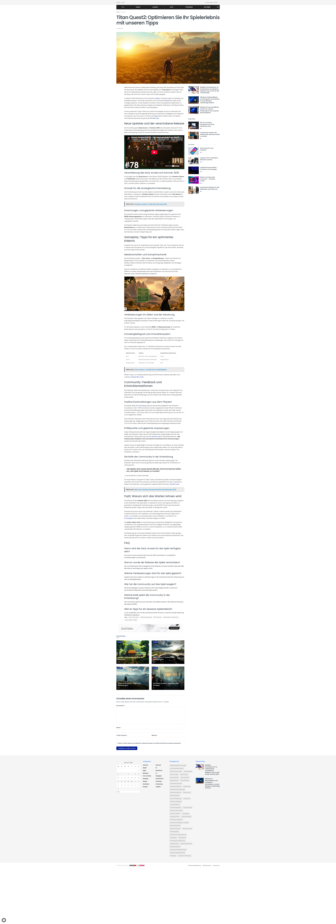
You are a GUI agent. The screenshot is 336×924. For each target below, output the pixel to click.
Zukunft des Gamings (184, 855)
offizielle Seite (154, 118)
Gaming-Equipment (175, 801)
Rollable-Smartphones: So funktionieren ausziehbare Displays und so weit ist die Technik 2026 (209, 90)
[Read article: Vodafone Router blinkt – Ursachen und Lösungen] (193, 170)
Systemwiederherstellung (177, 852)
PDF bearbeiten (174, 831)
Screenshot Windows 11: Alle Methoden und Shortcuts (209, 188)
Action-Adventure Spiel (176, 768)
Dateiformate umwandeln (177, 789)
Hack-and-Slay (134, 617)
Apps (171, 7)
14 (119, 688)
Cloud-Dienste (184, 780)
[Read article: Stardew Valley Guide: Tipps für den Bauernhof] (132, 652)
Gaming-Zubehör (175, 813)
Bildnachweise (207, 865)
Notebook (159, 770)
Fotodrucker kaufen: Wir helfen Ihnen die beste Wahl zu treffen (210, 134)
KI (156, 768)
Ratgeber (207, 7)
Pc (123, 7)
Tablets (158, 787)
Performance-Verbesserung (178, 834)
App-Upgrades (174, 777)
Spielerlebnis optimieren (170, 617)
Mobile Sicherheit (175, 825)
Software (159, 781)
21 (131, 781)
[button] (4, 920)
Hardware (146, 784)
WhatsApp (173, 855)
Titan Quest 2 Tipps (131, 620)
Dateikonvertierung (175, 792)
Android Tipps (174, 774)
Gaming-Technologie (176, 810)
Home (118, 12)
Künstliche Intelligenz (176, 819)
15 (135, 778)
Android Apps (188, 771)
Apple (123, 2)
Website (154, 735)
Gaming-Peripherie (175, 807)
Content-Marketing (175, 786)
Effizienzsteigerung (175, 798)
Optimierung (156, 436)
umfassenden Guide (137, 377)
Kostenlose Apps (186, 816)
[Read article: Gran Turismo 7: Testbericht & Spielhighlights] (168, 652)
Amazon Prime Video (176, 771)
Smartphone (182, 837)
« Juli (117, 792)
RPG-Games (157, 617)
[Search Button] (217, 7)
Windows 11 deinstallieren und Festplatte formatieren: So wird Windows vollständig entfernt (210, 100)
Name (118, 727)
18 (121, 781)
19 (125, 781)
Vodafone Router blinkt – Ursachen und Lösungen (209, 168)
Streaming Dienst (175, 846)
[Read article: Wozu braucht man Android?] (193, 151)
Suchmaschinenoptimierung (178, 849)
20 (128, 781)
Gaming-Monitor (175, 804)
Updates (157, 98)
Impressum (216, 865)
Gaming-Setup (187, 807)
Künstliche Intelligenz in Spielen (179, 822)
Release (167, 101)
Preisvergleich (129, 518)
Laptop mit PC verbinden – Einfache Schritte (209, 159)
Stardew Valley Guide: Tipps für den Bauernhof (130, 658)
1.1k (202, 152)
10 (118, 778)
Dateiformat (186, 786)
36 (154, 662)
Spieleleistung (174, 843)
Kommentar (120, 705)
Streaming (189, 7)
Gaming (155, 7)
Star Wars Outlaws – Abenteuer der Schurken (165, 684)
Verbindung (142, 406)
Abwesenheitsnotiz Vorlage (178, 765)
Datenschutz (187, 792)
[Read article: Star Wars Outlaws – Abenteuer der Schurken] (168, 678)
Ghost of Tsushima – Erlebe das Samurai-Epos (129, 684)
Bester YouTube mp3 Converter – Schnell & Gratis (207, 179)
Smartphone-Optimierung (177, 840)
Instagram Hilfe (174, 816)
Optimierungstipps (146, 617)
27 (201, 191)
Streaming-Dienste (186, 843)
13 (128, 778)
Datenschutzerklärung (194, 865)
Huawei (145, 787)
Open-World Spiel (175, 828)
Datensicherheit (174, 795)
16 (138, 778)
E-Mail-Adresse (121, 735)
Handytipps (185, 813)
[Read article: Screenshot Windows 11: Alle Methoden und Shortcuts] (193, 190)
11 (121, 778)
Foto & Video (147, 776)
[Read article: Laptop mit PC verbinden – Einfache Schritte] (193, 160)
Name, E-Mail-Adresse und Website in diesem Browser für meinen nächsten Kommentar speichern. (149, 743)
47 (119, 662)
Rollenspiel (173, 837)
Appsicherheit (174, 780)
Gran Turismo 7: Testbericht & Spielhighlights (163, 658)
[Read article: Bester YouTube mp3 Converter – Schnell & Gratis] (193, 180)
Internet (158, 765)
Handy (138, 7)
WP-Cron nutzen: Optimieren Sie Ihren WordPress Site (207, 124)
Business (145, 773)
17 (118, 781)
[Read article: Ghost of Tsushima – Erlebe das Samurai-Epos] (132, 678)
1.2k (202, 162)
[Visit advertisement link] (150, 628)
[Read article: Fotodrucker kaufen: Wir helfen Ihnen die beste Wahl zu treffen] (193, 135)
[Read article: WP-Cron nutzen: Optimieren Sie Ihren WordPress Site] (193, 125)
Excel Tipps (187, 798)
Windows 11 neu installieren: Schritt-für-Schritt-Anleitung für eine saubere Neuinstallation (209, 110)
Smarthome (159, 778)
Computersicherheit (176, 783)
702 (202, 183)
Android (118, 2)
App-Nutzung (184, 774)
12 (125, 778)
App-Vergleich (185, 777)
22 (202, 128)
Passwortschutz (187, 828)
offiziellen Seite (174, 484)
